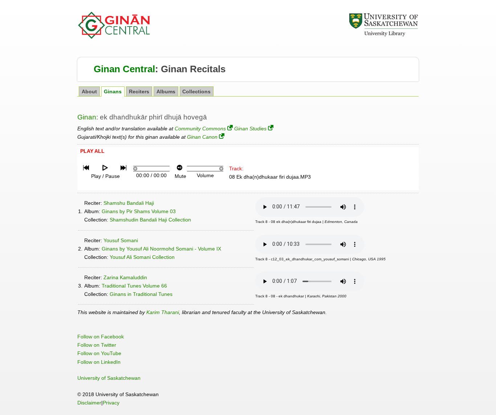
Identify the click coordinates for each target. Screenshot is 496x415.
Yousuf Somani (120, 240)
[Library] (383, 35)
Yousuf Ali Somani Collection (142, 257)
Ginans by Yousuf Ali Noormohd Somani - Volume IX (161, 249)
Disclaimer (89, 403)
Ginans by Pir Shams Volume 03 (139, 211)
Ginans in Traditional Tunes (141, 294)
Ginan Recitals (193, 69)
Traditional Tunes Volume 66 (134, 286)
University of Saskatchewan (109, 378)
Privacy (111, 403)
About (89, 91)
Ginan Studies (250, 128)
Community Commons (200, 128)
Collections (196, 91)
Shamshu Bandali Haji (128, 203)
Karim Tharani (162, 312)
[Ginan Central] (114, 37)
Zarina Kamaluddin (125, 277)
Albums (165, 91)
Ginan (86, 117)
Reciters (139, 91)
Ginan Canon (202, 137)
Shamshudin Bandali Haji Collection (150, 220)
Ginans (113, 91)
